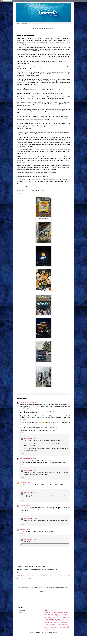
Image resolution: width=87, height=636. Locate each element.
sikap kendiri (59, 621)
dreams (52, 627)
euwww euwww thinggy (52, 614)
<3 (45, 614)
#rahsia (49, 629)
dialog (63, 624)
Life (68, 614)
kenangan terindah (49, 616)
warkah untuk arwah (55, 626)
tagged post (64, 622)
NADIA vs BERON (27, 438)
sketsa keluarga (66, 626)
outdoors (55, 622)
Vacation (57, 619)
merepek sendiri (50, 612)
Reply (21, 432)
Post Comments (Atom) (28, 578)
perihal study (65, 619)
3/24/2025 (35, 493)
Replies (23, 435)
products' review (49, 621)
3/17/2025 (35, 438)
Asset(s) (50, 622)
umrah (64, 627)
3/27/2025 (35, 539)
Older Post (67, 575)
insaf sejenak (63, 614)
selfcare (61, 626)
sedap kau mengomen (60, 616)
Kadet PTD (59, 622)
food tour (52, 629)
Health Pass (23, 190)
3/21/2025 (34, 505)
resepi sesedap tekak (58, 627)
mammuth (46, 632)
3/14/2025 (34, 402)
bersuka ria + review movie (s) (58, 617)
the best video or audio (55, 624)
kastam (22, 187)
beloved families (63, 612)
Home (18, 23)
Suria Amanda (23, 482)
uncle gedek (22, 529)
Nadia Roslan (24, 23)
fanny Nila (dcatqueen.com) (26, 402)
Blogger (55, 632)
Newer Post (19, 575)
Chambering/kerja (49, 619)
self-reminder (47, 627)
